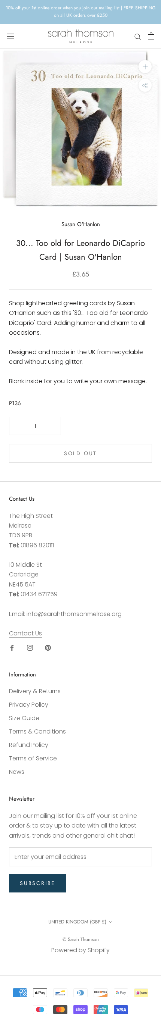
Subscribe (37, 883)
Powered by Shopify (80, 950)
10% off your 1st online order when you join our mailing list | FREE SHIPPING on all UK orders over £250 (80, 11)
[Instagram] (30, 647)
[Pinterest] (48, 647)
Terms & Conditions (37, 731)
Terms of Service (33, 758)
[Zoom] (145, 66)
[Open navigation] (10, 36)
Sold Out (80, 453)
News (16, 771)
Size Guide (24, 718)
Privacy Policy (28, 704)
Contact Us (25, 633)
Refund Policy (28, 745)
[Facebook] (12, 647)
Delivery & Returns (35, 691)
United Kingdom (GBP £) (77, 921)
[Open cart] (151, 36)
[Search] (137, 36)
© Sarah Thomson (81, 939)
